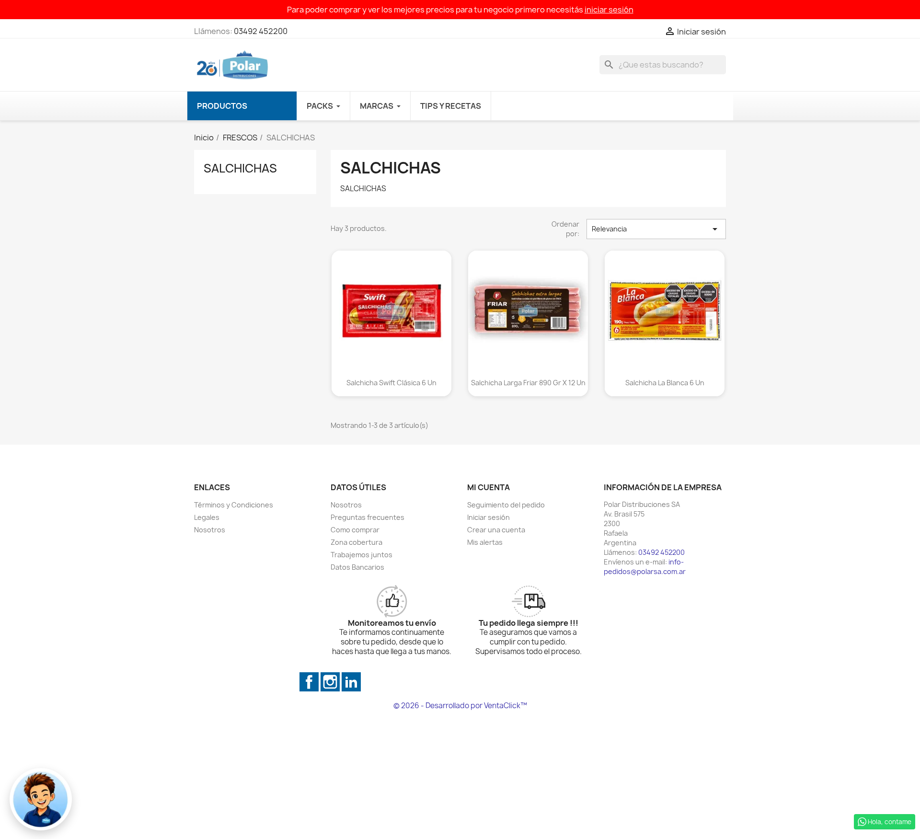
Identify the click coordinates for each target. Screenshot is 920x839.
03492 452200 (261, 31)
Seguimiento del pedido (506, 504)
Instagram (330, 681)
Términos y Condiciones (233, 504)
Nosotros (209, 529)
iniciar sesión (609, 9)
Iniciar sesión (488, 517)
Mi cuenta (488, 487)
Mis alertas (485, 542)
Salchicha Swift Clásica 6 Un (391, 382)
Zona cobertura (356, 542)
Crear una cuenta (496, 529)
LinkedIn (351, 681)
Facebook (309, 681)
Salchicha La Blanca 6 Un (664, 382)
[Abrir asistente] (41, 799)
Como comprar (355, 529)
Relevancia (656, 229)
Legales (206, 517)
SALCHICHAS (240, 168)
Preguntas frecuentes (367, 517)
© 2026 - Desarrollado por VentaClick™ (460, 706)
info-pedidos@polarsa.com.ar (645, 566)
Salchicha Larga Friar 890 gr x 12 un (528, 382)
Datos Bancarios (357, 567)
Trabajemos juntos (361, 554)
